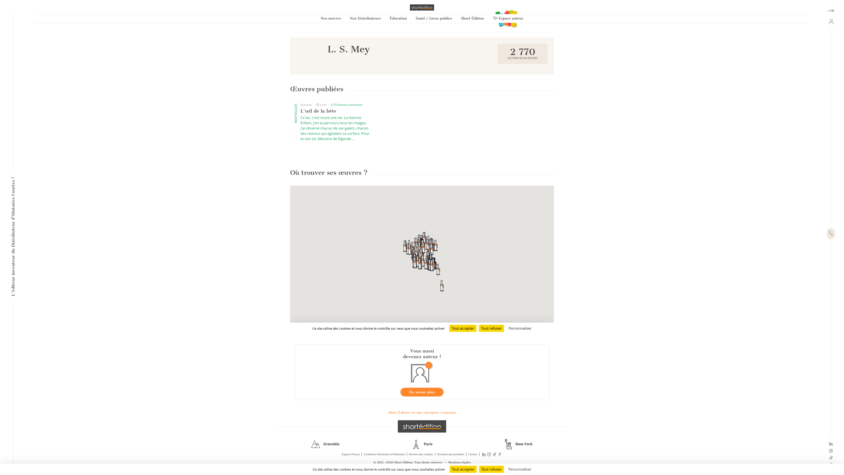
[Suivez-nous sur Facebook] (500, 454)
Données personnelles (450, 454)
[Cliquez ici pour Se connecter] (830, 22)
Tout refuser (491, 469)
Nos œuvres (331, 18)
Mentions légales (459, 462)
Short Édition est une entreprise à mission (422, 413)
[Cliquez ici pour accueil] (422, 426)
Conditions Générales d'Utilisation (384, 454)
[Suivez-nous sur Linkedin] (831, 444)
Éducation (398, 18)
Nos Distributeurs (365, 18)
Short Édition (472, 18)
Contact (473, 454)
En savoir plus (422, 392)
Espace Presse (351, 454)
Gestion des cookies (421, 454)
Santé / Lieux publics (434, 18)
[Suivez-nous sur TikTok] (831, 458)
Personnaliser (519, 469)
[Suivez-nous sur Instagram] (831, 451)
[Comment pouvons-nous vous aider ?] (831, 233)
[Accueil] (422, 7)
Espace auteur (510, 18)
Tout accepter (463, 469)
